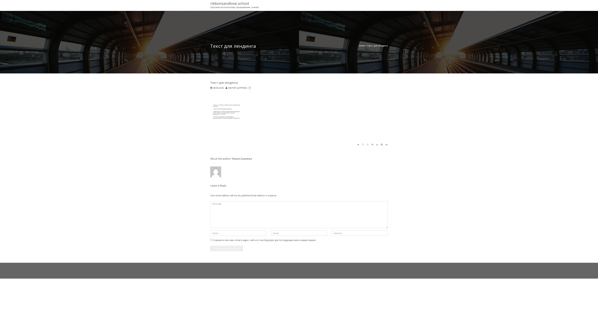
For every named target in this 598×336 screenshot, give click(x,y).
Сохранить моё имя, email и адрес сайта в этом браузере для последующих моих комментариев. (264, 240)
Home (362, 45)
